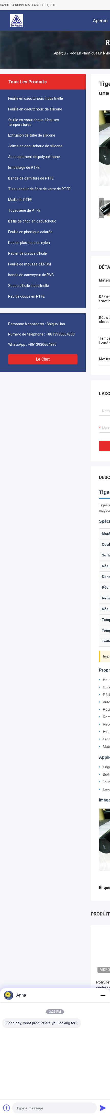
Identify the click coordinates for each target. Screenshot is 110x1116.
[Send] (103, 1107)
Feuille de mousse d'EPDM (29, 264)
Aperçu (60, 53)
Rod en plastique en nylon (29, 243)
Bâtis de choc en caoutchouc (32, 221)
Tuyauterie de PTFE (24, 210)
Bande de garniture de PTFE (31, 178)
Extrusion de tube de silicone (31, 135)
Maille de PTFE (20, 200)
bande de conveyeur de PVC (31, 275)
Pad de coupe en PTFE (26, 296)
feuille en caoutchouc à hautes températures (33, 122)
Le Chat (43, 359)
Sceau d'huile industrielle (28, 286)
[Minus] (103, 995)
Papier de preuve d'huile (27, 253)
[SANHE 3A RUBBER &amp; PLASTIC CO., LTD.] (16, 20)
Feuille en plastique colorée (30, 232)
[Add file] (6, 1107)
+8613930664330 (60, 334)
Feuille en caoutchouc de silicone (35, 109)
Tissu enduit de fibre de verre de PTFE (39, 189)
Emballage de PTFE (24, 167)
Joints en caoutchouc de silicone (35, 146)
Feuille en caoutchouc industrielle (35, 98)
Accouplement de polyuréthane (34, 157)
